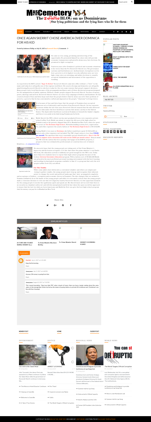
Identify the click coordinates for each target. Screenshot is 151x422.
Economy (28, 31)
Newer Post (23, 331)
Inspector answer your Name (59, 392)
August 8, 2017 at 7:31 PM (41, 282)
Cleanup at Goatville (27, 392)
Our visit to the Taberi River (28, 366)
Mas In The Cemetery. (58, 419)
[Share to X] (47, 205)
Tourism (74, 31)
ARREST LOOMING (55, 366)
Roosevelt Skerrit (53, 48)
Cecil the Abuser (120, 77)
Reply (27, 266)
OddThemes (80, 419)
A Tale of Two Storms (28, 403)
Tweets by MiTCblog (109, 111)
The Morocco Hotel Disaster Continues (33, 386)
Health (66, 31)
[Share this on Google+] (55, 205)
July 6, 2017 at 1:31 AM (39, 260)
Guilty (51, 397)
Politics (37, 31)
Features (46, 31)
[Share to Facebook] (70, 205)
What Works (85, 31)
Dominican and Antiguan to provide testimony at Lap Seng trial (117, 387)
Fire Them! (53, 386)
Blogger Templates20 (106, 419)
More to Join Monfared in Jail (116, 393)
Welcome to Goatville (28, 397)
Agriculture (57, 31)
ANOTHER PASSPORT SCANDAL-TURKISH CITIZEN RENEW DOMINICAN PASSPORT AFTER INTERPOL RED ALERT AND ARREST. (123, 48)
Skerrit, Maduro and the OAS (87, 400)
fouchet (28, 260)
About (94, 31)
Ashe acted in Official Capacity (88, 394)
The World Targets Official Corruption (62, 403)
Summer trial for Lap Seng (86, 388)
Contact (102, 31)
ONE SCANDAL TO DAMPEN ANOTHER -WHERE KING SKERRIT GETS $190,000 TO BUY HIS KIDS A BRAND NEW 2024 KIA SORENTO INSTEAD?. (91, 2)
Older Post (94, 331)
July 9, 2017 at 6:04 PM (40, 271)
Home (20, 31)
